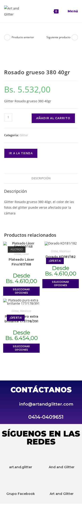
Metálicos (64, 251)
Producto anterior (23, 37)
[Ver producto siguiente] (75, 37)
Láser (26, 254)
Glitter (24, 135)
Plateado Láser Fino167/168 (21, 261)
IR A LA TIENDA (21, 153)
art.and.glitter (20, 467)
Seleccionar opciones (21, 291)
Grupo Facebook (20, 494)
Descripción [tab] (41, 178)
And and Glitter (61, 467)
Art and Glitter (62, 494)
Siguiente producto (58, 37)
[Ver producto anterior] (7, 37)
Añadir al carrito (53, 118)
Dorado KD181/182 (61, 257)
